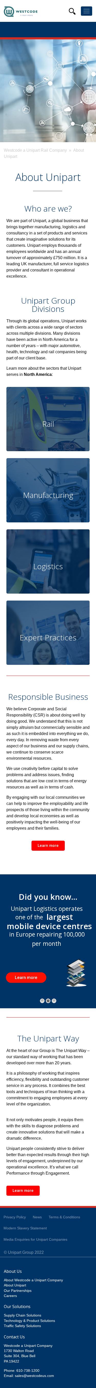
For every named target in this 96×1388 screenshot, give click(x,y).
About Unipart (15, 1285)
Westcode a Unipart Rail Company (35, 150)
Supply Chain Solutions (22, 1315)
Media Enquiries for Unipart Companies (35, 1239)
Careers (10, 1296)
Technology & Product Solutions (29, 1321)
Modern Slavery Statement (25, 1228)
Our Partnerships (17, 1291)
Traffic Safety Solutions (22, 1326)
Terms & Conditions (64, 1217)
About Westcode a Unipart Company (33, 1280)
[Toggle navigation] (86, 11)
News (37, 1217)
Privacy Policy (15, 1217)
